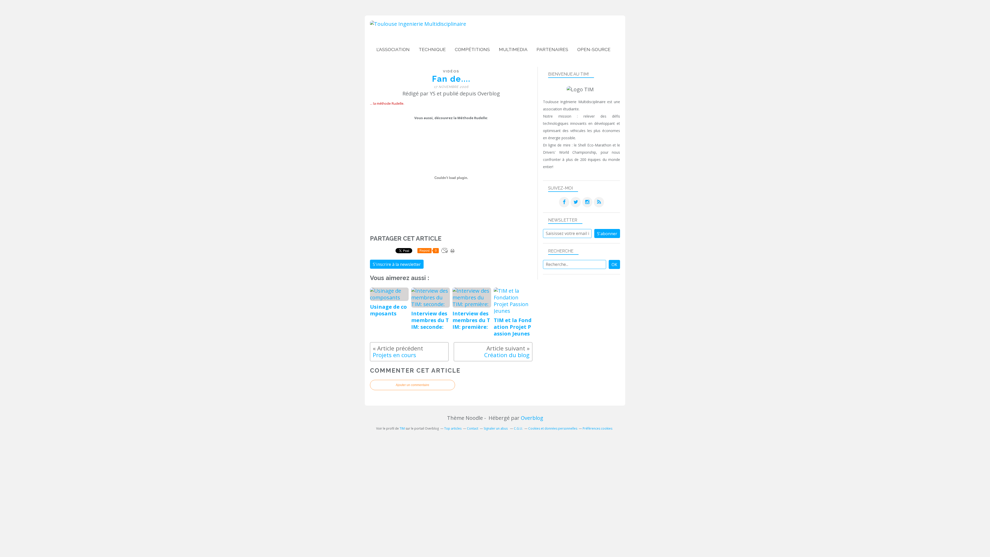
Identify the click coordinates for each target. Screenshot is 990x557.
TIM (402, 428)
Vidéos (451, 71)
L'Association (393, 49)
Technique (432, 49)
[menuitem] (393, 49)
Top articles (452, 428)
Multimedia (513, 49)
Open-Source (593, 49)
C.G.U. (518, 428)
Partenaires (552, 49)
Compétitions (472, 49)
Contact (472, 428)
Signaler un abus (496, 428)
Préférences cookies (597, 428)
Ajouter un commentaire (412, 385)
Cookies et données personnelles (552, 428)
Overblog (532, 417)
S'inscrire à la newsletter (397, 264)
